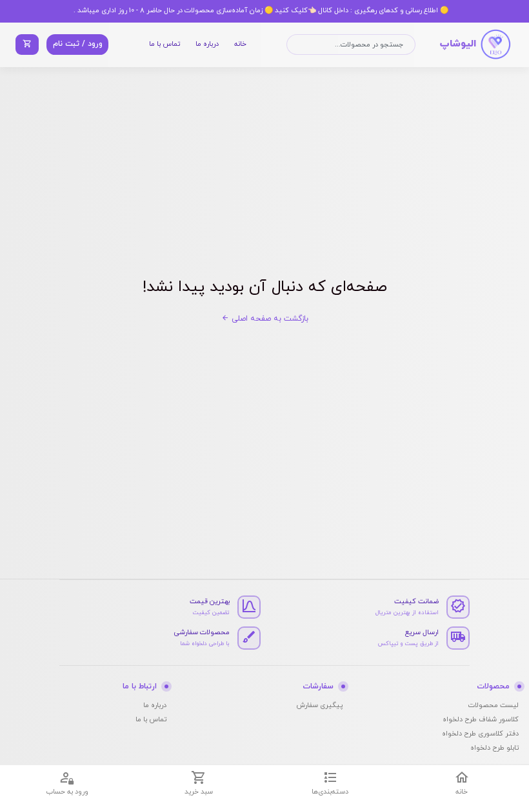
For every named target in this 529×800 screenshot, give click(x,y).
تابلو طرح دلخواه (494, 748)
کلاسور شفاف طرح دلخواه (481, 720)
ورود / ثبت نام (78, 44)
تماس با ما (164, 44)
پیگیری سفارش (319, 705)
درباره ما (207, 44)
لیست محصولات (493, 705)
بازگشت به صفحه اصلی (268, 319)
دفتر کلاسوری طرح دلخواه (480, 734)
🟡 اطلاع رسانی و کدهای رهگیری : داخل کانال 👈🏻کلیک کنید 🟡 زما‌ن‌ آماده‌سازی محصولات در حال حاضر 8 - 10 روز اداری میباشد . (261, 10)
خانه (240, 44)
